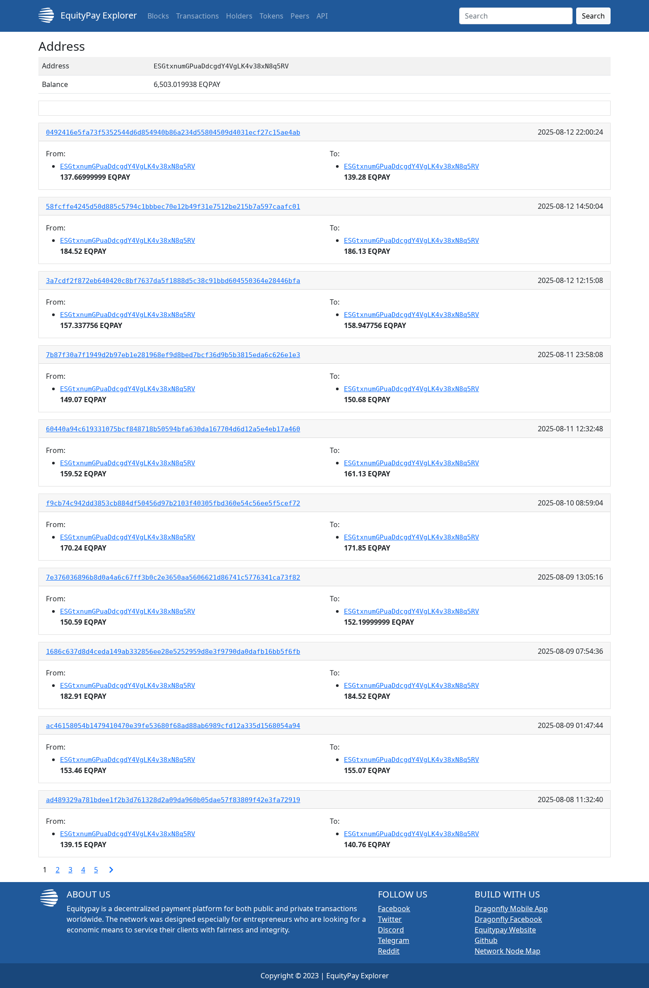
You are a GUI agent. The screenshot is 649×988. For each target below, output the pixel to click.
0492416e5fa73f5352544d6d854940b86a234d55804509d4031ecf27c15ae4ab (173, 132)
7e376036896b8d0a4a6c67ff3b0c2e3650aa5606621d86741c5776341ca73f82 (173, 577)
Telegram (393, 940)
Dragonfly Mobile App (511, 908)
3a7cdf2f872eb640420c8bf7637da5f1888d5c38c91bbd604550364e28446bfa (173, 281)
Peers (300, 16)
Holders (239, 16)
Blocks (158, 16)
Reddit (389, 951)
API (322, 16)
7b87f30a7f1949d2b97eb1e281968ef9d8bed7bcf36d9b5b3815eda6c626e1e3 (173, 355)
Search (593, 16)
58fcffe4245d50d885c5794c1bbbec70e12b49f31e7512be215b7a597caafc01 (173, 207)
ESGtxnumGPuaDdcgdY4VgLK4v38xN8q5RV (127, 166)
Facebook (394, 908)
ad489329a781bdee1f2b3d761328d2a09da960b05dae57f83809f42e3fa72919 (173, 800)
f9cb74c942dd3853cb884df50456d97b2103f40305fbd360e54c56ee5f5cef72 (173, 503)
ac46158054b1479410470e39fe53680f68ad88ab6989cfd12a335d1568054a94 (173, 726)
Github (486, 940)
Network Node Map (507, 951)
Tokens (271, 16)
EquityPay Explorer (97, 15)
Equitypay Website (505, 930)
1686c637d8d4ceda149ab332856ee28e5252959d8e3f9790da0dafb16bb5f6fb (173, 652)
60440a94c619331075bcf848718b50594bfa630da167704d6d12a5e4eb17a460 (173, 429)
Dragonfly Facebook (508, 919)
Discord (391, 930)
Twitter (390, 919)
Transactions (197, 16)
